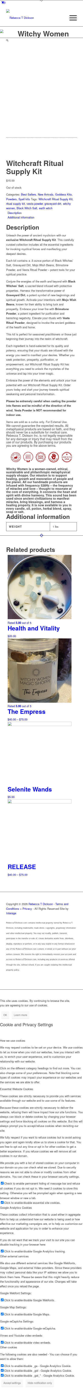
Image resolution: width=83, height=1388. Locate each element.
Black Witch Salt (27, 208)
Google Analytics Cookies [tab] (16, 1208)
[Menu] (71, 17)
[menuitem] (71, 17)
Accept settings (12, 1383)
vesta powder (35, 204)
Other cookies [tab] (8, 1347)
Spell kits (24, 199)
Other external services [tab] (14, 1256)
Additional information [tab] (21, 217)
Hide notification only (40, 1383)
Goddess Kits (63, 194)
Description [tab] (14, 213)
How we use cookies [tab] (12, 1040)
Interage (11, 913)
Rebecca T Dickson (41, 904)
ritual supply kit (15, 204)
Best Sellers (28, 194)
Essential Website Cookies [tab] (16, 1089)
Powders (11, 199)
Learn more (20, 1015)
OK (5, 1015)
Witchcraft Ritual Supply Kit (56, 199)
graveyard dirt (52, 204)
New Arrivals (45, 194)
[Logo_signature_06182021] (34, 17)
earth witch (45, 208)
